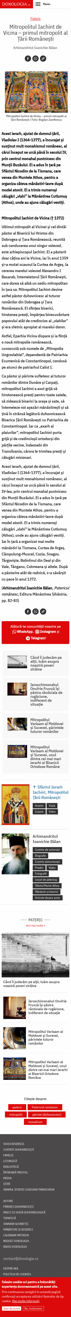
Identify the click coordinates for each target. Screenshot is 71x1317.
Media (7, 1178)
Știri (6, 1184)
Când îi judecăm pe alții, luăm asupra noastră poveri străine (46, 663)
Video (52, 811)
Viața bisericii (13, 1144)
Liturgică (10, 1161)
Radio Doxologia (15, 1246)
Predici (39, 868)
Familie (8, 1155)
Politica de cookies (17, 1274)
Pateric (35, 18)
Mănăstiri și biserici (46, 892)
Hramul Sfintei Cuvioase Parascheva (28, 1189)
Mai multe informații (25, 1301)
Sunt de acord (11, 1308)
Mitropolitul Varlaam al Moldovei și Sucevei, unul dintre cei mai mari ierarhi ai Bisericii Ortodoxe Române (46, 756)
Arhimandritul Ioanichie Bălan (35, 47)
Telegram (38, 638)
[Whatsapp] (35, 58)
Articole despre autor (47, 898)
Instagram (48, 631)
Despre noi (10, 1268)
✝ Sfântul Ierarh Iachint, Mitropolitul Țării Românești (51, 792)
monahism (35, 1122)
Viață (52, 805)
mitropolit (15, 1114)
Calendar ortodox (16, 1235)
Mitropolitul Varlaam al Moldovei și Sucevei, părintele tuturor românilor (47, 725)
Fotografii (41, 873)
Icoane (39, 811)
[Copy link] (43, 58)
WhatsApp (25, 631)
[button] (43, 4)
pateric (17, 1107)
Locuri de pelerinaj (46, 879)
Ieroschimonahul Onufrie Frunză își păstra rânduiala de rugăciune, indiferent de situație (46, 694)
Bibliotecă (11, 1167)
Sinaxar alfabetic (16, 1224)
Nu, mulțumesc (33, 1308)
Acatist (39, 805)
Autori (8, 1201)
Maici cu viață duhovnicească (24, 1212)
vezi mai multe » (35, 925)
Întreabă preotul (15, 1172)
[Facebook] (28, 58)
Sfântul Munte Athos (47, 886)
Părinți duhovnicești (18, 1207)
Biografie (40, 856)
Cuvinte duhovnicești (47, 862)
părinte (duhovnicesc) (46, 1114)
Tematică (9, 1218)
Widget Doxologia (16, 1241)
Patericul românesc (45, 1107)
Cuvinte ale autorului (47, 849)
